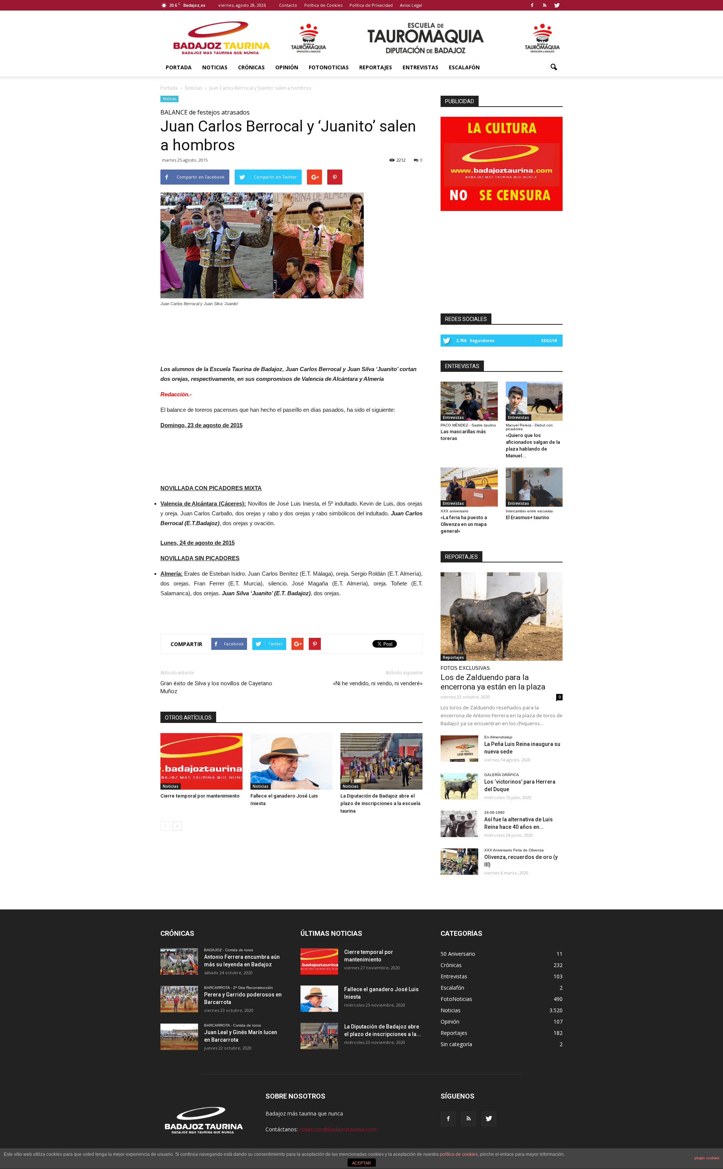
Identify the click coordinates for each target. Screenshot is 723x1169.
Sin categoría (456, 1044)
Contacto (288, 5)
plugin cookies (706, 1158)
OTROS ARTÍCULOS (188, 718)
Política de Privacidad (371, 5)
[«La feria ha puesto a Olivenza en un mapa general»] (469, 487)
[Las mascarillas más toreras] (469, 401)
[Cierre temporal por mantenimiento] (201, 761)
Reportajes (375, 67)
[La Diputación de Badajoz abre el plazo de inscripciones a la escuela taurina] (381, 761)
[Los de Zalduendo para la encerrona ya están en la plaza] (502, 616)
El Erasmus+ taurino (527, 517)
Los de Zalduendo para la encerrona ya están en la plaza (493, 682)
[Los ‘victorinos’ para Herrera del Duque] (459, 786)
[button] (554, 67)
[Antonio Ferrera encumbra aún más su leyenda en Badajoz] (179, 961)
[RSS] (544, 5)
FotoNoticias (329, 67)
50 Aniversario (458, 953)
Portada (179, 67)
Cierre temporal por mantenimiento (199, 796)
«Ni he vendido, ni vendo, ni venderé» (378, 683)
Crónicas (251, 67)
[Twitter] (557, 5)
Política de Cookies (323, 5)
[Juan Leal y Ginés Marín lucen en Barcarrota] (179, 1037)
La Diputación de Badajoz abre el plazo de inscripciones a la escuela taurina (380, 803)
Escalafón (464, 67)
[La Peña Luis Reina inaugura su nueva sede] (459, 748)
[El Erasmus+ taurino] (534, 487)
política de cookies (459, 1154)
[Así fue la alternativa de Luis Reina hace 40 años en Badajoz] (459, 824)
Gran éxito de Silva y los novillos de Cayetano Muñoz (216, 687)
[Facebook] (532, 5)
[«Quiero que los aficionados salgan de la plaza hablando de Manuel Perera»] (534, 401)
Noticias (214, 67)
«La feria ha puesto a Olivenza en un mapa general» (464, 524)
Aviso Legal (411, 5)
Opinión (286, 67)
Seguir (549, 340)
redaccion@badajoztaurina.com (338, 1129)
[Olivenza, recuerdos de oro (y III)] (459, 861)
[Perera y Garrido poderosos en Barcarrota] (179, 999)
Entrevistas (420, 67)
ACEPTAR (361, 1163)
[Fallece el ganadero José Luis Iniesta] (291, 761)
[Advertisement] (291, 334)
